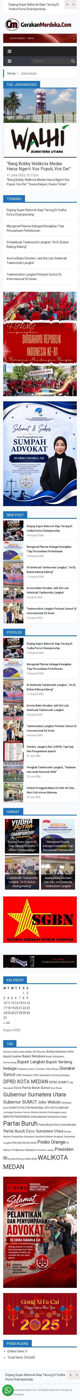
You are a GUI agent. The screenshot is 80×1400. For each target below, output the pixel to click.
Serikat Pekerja (16, 1159)
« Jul (6, 1022)
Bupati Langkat (31, 1061)
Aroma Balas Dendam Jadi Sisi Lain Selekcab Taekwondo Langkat (58, 882)
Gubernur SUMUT (20, 1102)
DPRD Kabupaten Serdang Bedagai (51, 1075)
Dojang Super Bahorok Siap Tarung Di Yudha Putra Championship (22, 846)
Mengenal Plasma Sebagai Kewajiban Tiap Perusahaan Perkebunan (58, 846)
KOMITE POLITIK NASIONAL (26, 1107)
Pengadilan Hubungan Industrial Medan (32, 1136)
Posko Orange (51, 1142)
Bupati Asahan (12, 1056)
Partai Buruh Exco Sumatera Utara (33, 1131)
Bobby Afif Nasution (36, 1051)
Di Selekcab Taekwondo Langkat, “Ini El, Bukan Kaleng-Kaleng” (22, 882)
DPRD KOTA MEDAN (25, 1082)
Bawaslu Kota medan (14, 1051)
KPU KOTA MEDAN (56, 1107)
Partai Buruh (20, 1123)
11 (9, 1003)
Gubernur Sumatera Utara (34, 1094)
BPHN (70, 1051)
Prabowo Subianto (24, 1150)
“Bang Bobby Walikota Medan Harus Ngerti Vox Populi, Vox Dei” (39, 166)
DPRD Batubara (24, 1075)
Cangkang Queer (26, 1069)
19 (13, 1008)
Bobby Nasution (57, 1051)
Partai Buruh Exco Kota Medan (57, 1124)
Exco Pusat (56, 1088)
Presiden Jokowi (45, 1150)
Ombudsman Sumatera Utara (49, 1116)
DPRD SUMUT (59, 1082)
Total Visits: (15, 1357)
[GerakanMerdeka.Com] (38, 24)
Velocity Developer (13, 1394)
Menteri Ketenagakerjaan (53, 1112)
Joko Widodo (49, 1102)
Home (11, 73)
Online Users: (16, 1351)
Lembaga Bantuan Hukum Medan (20, 1112)
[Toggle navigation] (9, 51)
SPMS (34, 1159)
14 (20, 1003)
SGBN (28, 1159)
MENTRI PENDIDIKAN (16, 1116)
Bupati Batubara (33, 1056)
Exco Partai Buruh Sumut (32, 1088)
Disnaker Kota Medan (47, 1069)
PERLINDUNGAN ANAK (24, 1142)
